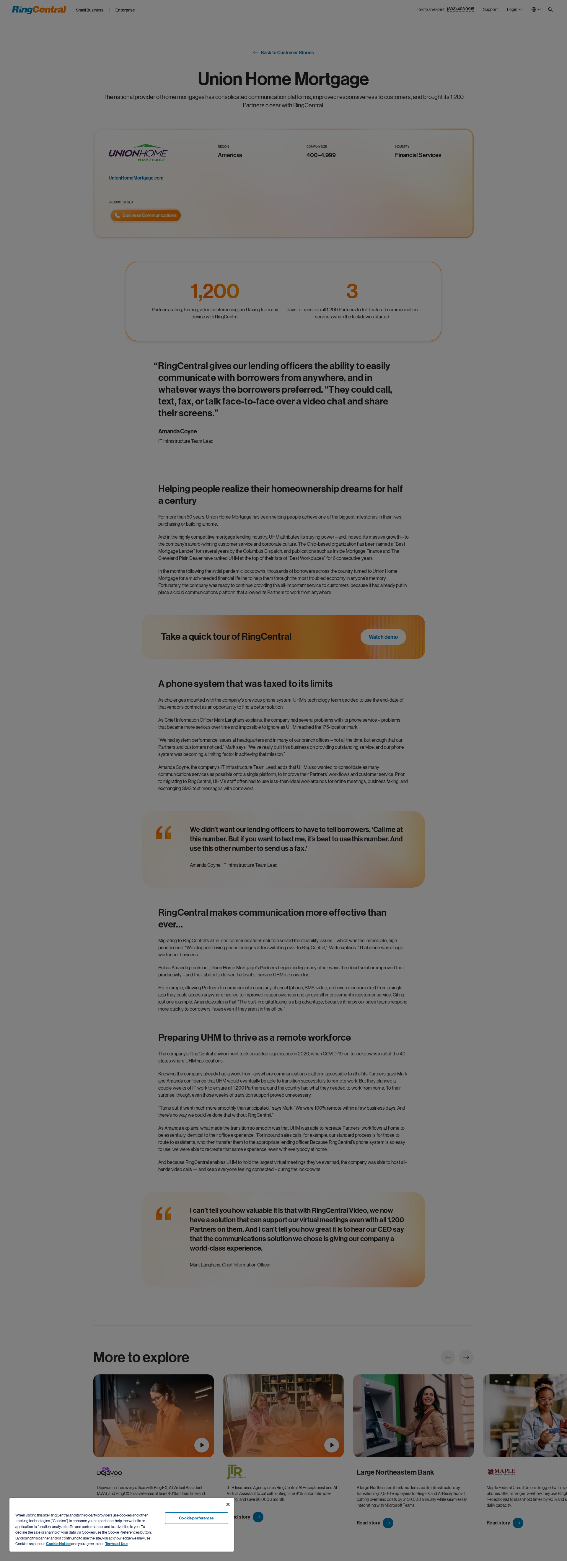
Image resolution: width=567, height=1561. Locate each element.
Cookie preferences (196, 1518)
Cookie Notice (58, 1544)
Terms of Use (116, 1544)
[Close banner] (228, 1504)
